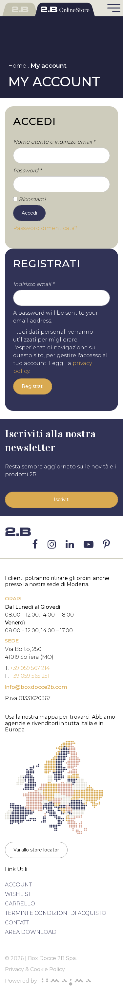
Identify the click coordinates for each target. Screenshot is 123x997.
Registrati (33, 386)
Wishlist (18, 894)
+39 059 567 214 (30, 668)
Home (17, 65)
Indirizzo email (33, 284)
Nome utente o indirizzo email (54, 142)
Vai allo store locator (36, 850)
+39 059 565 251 (30, 676)
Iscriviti (62, 499)
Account (18, 885)
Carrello (20, 904)
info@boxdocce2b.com (36, 687)
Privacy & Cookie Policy (35, 969)
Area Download (30, 932)
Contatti (18, 922)
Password (27, 170)
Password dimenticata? (45, 228)
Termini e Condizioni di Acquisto (55, 913)
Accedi (29, 213)
